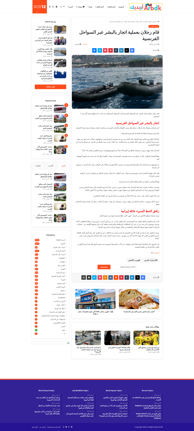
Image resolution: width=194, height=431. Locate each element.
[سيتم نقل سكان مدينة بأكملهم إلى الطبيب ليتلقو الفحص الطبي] (60, 30)
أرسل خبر (42, 427)
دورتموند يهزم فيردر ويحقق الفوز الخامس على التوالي (148, 348)
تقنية (90, 6)
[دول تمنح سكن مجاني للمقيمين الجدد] (60, 129)
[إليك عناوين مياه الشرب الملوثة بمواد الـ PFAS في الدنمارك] (60, 52)
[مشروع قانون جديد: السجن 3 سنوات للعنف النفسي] (60, 138)
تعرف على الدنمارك (58, 254)
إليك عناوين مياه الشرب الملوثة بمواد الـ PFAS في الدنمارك (44, 51)
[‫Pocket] (105, 50)
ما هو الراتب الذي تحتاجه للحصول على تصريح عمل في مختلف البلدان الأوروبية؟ (88, 349)
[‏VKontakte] (110, 277)
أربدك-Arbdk (60, 240)
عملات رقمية (60, 305)
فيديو (63, 326)
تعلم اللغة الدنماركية (58, 294)
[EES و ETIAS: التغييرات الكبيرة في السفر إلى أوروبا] (117, 338)
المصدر (156, 253)
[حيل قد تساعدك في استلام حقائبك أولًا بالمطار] (60, 109)
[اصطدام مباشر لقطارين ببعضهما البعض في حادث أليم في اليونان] (60, 63)
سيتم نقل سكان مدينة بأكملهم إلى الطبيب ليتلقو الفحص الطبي (44, 29)
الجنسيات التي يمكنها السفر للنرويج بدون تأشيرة (43, 116)
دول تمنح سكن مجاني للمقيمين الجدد (45, 126)
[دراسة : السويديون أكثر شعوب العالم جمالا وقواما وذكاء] (60, 150)
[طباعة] (83, 277)
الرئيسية (121, 6)
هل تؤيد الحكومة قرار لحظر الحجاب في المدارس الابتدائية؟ (43, 40)
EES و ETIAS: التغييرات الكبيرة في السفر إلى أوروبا (119, 348)
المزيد (71, 6)
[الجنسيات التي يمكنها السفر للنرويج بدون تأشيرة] (60, 119)
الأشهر (63, 166)
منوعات (80, 6)
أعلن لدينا (35, 427)
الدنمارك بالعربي (150, 260)
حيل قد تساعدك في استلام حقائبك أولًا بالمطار (43, 106)
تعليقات (38, 166)
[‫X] (127, 50)
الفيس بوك (61, 265)
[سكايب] (100, 50)
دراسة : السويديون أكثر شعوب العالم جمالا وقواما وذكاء (44, 149)
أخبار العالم (111, 6)
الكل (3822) (50, 87)
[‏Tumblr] (116, 50)
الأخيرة (50, 166)
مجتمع (63, 290)
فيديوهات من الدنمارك (57, 319)
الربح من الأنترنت (59, 301)
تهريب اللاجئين (133, 260)
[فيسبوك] (132, 50)
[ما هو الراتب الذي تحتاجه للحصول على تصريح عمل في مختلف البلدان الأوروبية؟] (88, 338)
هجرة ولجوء (61, 283)
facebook (61, 298)
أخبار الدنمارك (60, 251)
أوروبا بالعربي (147, 21)
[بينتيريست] (110, 50)
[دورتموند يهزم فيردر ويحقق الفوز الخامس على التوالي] (146, 338)
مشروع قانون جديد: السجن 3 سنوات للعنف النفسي (44, 138)
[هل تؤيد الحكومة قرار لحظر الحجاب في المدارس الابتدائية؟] (60, 41)
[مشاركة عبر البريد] (89, 277)
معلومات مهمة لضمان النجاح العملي (53, 316)
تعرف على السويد (59, 247)
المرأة (63, 280)
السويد (63, 243)
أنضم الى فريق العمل (53, 427)
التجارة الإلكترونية (59, 323)
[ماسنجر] (94, 50)
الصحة (63, 269)
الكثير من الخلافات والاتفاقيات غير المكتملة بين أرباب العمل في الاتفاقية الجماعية (44, 75)
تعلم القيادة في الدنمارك (57, 312)
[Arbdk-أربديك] (146, 6)
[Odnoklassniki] (105, 277)
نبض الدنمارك (60, 272)
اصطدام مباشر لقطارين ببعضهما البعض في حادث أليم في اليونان (44, 62)
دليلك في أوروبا (60, 308)
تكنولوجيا (62, 258)
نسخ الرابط (104, 267)
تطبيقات (62, 262)
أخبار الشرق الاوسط (58, 276)
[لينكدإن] (121, 50)
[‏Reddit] (116, 277)
